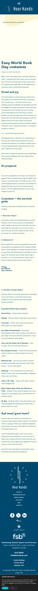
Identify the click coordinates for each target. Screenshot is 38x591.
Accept (5, 588)
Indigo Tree (19, 573)
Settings (13, 588)
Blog (19, 503)
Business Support (19, 497)
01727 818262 (19, 553)
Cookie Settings (19, 560)
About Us (19, 492)
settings (11, 583)
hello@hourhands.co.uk (19, 555)
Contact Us (19, 505)
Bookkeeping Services (19, 495)
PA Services (19, 500)
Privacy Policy (19, 563)
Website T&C (19, 565)
